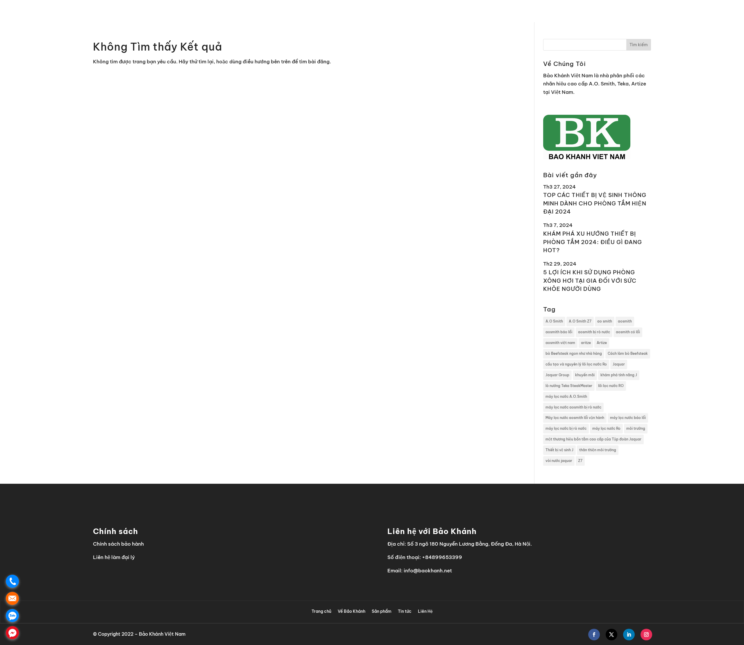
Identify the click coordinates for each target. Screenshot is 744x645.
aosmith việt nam (560, 343)
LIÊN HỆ (673, 11)
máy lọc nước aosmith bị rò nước (573, 407)
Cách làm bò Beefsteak (628, 353)
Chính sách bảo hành (118, 544)
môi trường (635, 428)
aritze (586, 343)
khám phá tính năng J (618, 375)
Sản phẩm (381, 611)
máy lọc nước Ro (606, 428)
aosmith (625, 321)
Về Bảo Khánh (351, 611)
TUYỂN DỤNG (703, 11)
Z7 (580, 460)
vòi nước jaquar (559, 460)
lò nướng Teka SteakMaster (569, 386)
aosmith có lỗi (628, 332)
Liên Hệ (425, 611)
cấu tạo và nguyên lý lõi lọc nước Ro (576, 364)
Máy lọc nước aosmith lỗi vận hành (575, 417)
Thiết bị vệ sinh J (559, 450)
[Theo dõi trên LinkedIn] (629, 634)
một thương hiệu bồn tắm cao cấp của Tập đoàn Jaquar (593, 439)
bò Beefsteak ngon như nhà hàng (574, 353)
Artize (602, 343)
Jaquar (619, 364)
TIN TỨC (644, 11)
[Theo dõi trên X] (611, 634)
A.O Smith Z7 (580, 321)
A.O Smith (554, 321)
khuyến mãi (585, 375)
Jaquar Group (557, 375)
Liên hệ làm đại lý (114, 557)
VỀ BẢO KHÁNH (568, 11)
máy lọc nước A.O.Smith (566, 396)
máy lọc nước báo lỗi (628, 417)
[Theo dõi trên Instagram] (646, 634)
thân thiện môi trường (597, 450)
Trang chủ (321, 611)
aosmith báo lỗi (559, 332)
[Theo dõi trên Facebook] (594, 634)
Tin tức (405, 611)
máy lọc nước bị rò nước (566, 428)
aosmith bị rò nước (594, 332)
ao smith (604, 321)
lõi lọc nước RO (611, 386)
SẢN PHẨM (607, 11)
